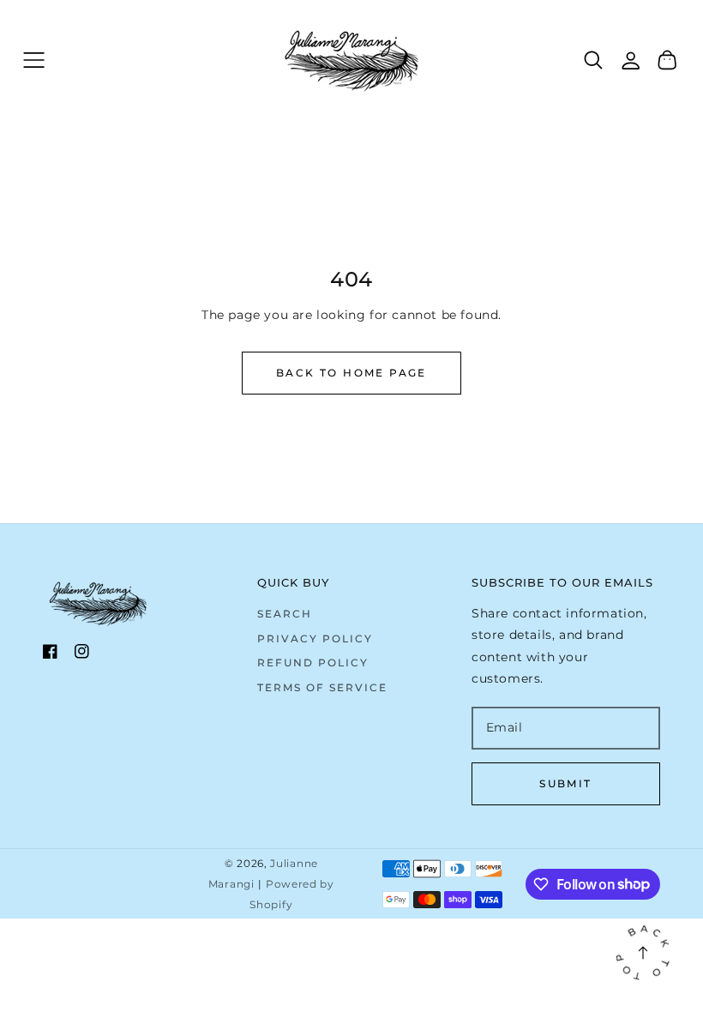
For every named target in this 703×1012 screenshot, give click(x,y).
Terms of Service (322, 687)
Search (284, 613)
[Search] (593, 60)
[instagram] (82, 655)
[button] (34, 59)
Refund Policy (313, 662)
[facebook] (50, 655)
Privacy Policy (315, 638)
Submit (565, 783)
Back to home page (351, 372)
